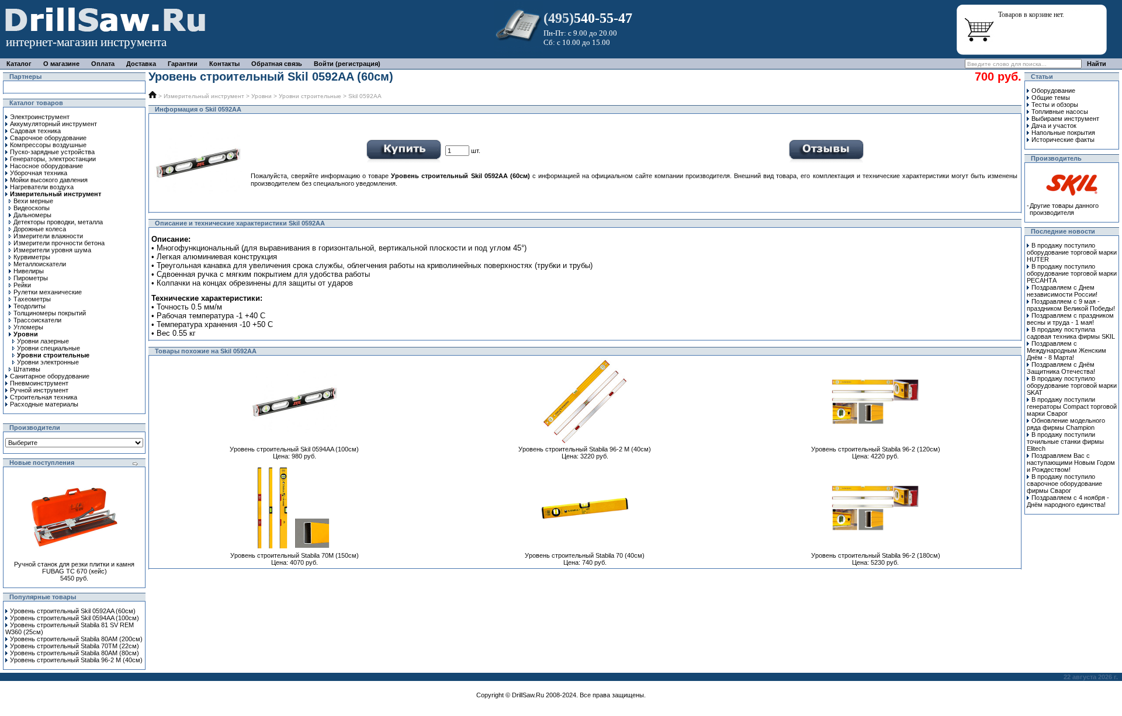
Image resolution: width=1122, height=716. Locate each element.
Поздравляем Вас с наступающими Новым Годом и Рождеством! (1071, 462)
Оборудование (1053, 90)
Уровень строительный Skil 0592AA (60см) (73, 610)
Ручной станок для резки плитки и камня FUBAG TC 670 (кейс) (74, 568)
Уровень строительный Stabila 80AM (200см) (76, 638)
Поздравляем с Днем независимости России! (1062, 291)
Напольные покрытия (1063, 132)
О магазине (61, 63)
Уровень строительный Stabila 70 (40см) (585, 555)
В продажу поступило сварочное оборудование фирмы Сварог (1064, 483)
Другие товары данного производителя (1064, 209)
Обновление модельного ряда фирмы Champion (1066, 424)
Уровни (261, 96)
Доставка (141, 63)
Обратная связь (276, 63)
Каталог (19, 63)
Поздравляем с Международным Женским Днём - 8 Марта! (1066, 350)
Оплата (103, 63)
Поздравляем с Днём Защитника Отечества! (1061, 368)
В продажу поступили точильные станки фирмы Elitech (1065, 441)
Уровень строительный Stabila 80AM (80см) (74, 652)
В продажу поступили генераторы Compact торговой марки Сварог (1072, 406)
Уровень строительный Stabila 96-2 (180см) (875, 555)
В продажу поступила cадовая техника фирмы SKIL (1071, 333)
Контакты (224, 63)
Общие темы (1050, 97)
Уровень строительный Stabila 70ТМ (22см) (74, 645)
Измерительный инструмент (204, 96)
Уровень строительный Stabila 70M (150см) (294, 555)
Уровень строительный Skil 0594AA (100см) (74, 617)
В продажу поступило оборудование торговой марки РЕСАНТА (1072, 273)
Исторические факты (1063, 139)
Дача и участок (1053, 125)
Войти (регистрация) (347, 63)
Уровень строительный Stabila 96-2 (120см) (875, 449)
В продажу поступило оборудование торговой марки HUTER (1072, 252)
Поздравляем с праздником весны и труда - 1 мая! (1070, 319)
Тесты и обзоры (1054, 104)
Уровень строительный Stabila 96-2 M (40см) (76, 659)
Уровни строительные (310, 96)
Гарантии (183, 63)
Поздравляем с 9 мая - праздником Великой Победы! (1071, 305)
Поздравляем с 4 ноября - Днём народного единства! (1068, 501)
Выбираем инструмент (1065, 118)
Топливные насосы (1059, 111)
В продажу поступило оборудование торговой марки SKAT (1072, 385)
